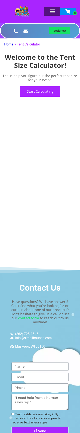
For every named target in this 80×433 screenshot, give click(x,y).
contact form (28, 318)
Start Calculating (40, 91)
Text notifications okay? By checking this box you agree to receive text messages (36, 418)
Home (8, 44)
